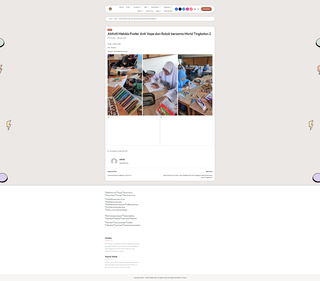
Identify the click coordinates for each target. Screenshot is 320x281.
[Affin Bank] (109, 222)
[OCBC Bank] (118, 225)
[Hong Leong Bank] (119, 222)
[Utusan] (119, 192)
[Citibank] (129, 222)
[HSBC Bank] (109, 225)
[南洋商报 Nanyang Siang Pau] (115, 204)
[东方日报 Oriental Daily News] (115, 207)
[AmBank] (116, 218)
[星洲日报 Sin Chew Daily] (113, 202)
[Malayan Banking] (128, 215)
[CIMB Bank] (109, 218)
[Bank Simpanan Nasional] (113, 215)
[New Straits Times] (128, 195)
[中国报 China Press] (131, 204)
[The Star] (118, 195)
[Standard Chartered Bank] (131, 225)
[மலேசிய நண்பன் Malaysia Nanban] (116, 209)
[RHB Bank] (133, 218)
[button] (206, 9)
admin (122, 159)
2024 (109, 30)
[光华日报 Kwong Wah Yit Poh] (115, 199)
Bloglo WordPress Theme (178, 277)
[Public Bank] (124, 218)
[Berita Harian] (127, 192)
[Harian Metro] (110, 195)
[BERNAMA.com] (110, 192)
